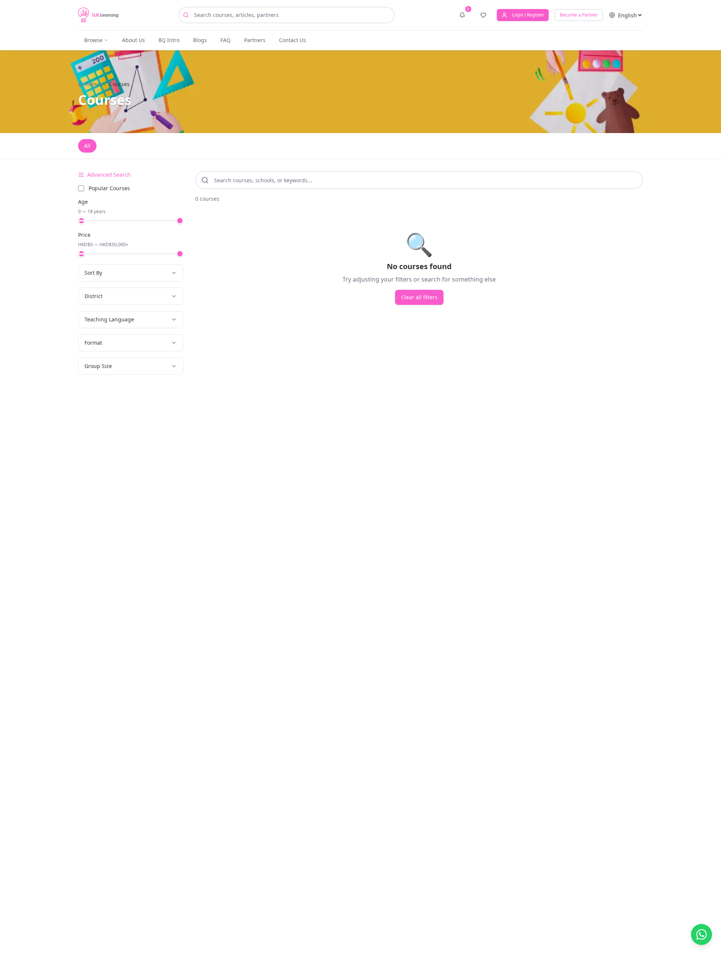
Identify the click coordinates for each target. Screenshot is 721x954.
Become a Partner (579, 15)
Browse (93, 40)
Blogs (200, 40)
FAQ (225, 40)
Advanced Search (109, 174)
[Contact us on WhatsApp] (701, 934)
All (87, 145)
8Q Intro (168, 40)
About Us (133, 40)
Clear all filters (419, 297)
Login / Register (528, 15)
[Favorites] (483, 15)
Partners (254, 40)
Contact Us (292, 40)
